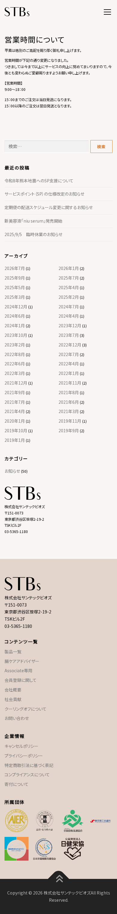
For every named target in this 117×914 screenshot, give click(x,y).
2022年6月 (14, 364)
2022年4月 (68, 364)
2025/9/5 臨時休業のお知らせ (33, 234)
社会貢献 (12, 699)
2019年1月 (14, 440)
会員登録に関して (20, 680)
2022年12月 (69, 345)
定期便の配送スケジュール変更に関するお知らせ (48, 207)
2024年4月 (68, 316)
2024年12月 (15, 307)
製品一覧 (12, 652)
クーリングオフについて (25, 709)
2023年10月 (15, 335)
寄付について (16, 784)
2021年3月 (68, 411)
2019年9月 (68, 430)
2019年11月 (69, 421)
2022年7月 (68, 354)
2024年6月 (14, 316)
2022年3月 (14, 373)
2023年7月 (68, 335)
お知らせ (12, 471)
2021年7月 (14, 402)
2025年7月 (68, 278)
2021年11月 (69, 383)
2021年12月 (15, 383)
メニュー (107, 11)
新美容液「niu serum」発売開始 (33, 221)
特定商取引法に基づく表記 (28, 765)
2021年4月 (14, 411)
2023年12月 (69, 325)
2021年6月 (68, 402)
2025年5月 (14, 287)
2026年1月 (68, 268)
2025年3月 (14, 297)
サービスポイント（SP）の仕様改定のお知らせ (44, 194)
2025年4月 (68, 287)
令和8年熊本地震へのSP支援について (39, 181)
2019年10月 (15, 430)
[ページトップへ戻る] (58, 878)
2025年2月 (68, 297)
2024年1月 (14, 325)
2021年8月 (68, 392)
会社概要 (12, 690)
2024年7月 (68, 307)
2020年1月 (14, 421)
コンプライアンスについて (27, 775)
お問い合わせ (16, 718)
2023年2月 (14, 345)
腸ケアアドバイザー (21, 661)
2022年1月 (68, 373)
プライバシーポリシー (23, 756)
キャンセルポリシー (21, 746)
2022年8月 (14, 354)
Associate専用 (18, 670)
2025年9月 (14, 278)
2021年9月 (14, 392)
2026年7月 (14, 268)
